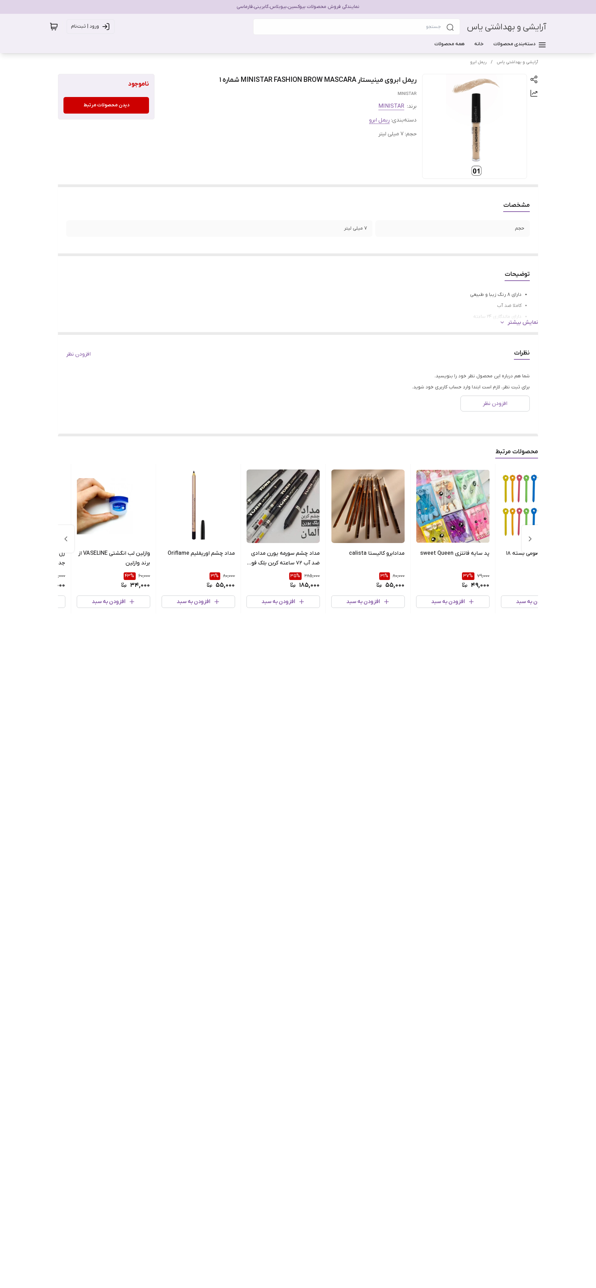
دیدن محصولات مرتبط (106, 105)
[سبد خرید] (54, 26)
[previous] (530, 539)
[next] (66, 539)
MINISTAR (391, 106)
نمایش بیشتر (523, 322)
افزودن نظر (78, 354)
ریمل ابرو (478, 62)
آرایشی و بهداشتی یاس (506, 27)
